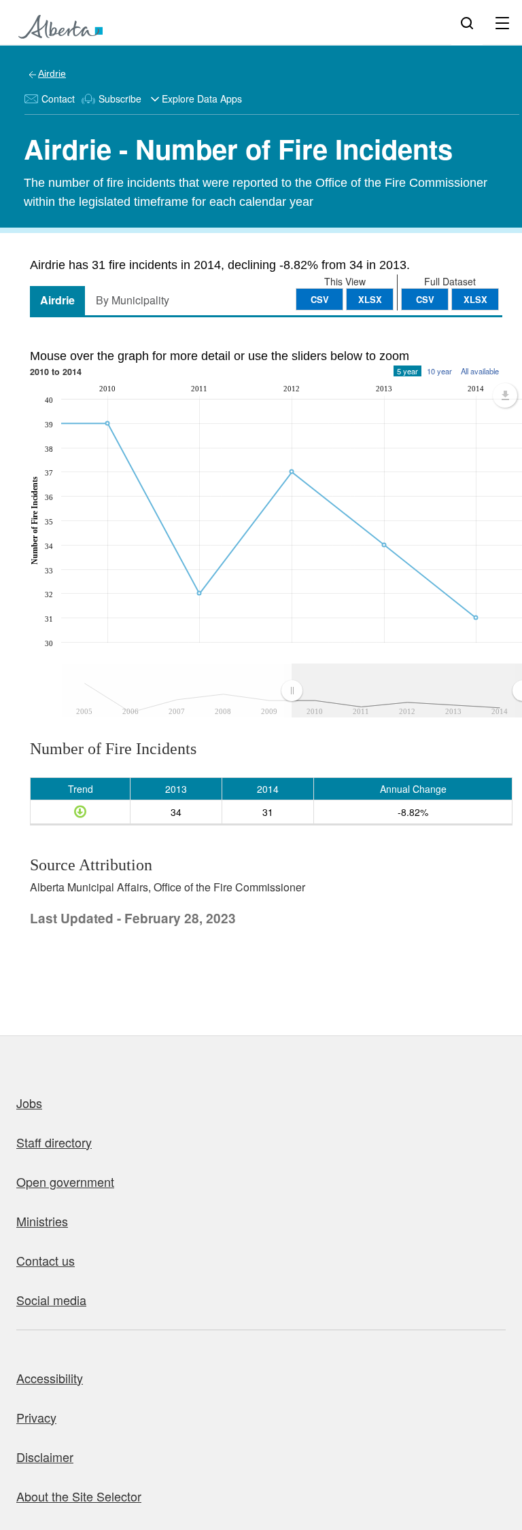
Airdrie (52, 73)
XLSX (475, 299)
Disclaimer (44, 1456)
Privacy (36, 1417)
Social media (51, 1300)
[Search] (467, 22)
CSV (425, 299)
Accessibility (49, 1378)
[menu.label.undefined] (505, 395)
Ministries (42, 1221)
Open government (65, 1181)
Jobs (29, 1102)
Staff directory (54, 1142)
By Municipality (132, 300)
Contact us (45, 1260)
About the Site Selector (78, 1496)
